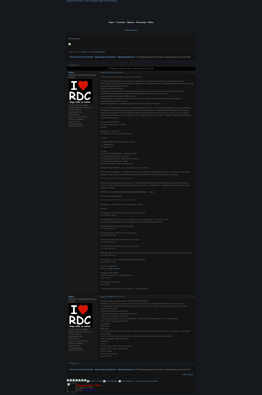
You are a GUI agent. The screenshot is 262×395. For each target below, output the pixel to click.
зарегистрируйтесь (98, 52)
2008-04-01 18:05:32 (116, 72)
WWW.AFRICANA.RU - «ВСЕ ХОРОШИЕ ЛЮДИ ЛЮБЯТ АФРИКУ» (92, 1)
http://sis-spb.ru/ (115, 268)
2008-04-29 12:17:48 (116, 297)
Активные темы (131, 30)
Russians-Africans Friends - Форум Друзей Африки (93, 57)
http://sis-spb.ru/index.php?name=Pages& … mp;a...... (136, 192)
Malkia (71, 73)
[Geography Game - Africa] (71, 391)
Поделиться (104, 72)
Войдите (84, 52)
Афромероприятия (126, 57)
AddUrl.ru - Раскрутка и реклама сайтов (142, 381)
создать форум (188, 374)
